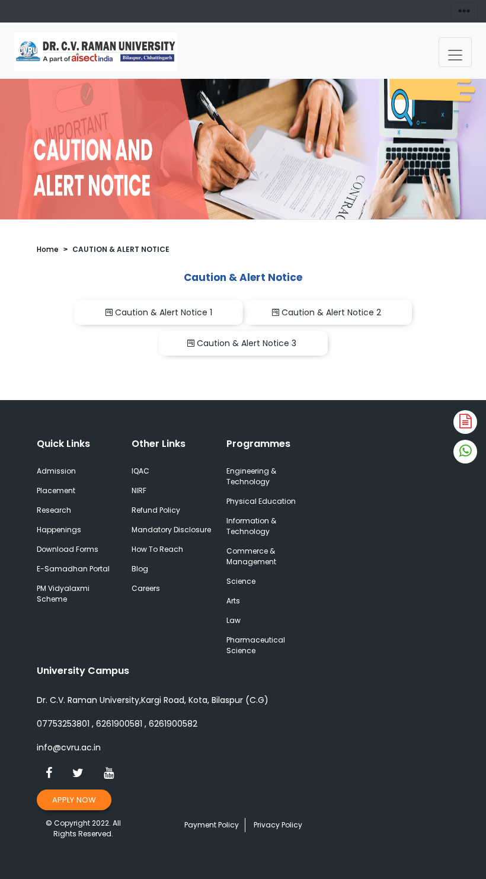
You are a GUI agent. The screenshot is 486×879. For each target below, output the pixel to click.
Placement (56, 490)
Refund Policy (156, 510)
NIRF (139, 490)
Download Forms (67, 549)
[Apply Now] (465, 422)
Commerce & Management (251, 556)
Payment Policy (211, 825)
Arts (233, 601)
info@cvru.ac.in (69, 747)
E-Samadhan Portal (73, 569)
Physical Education (261, 501)
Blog (140, 569)
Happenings (59, 530)
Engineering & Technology (251, 476)
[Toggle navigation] (455, 52)
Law (233, 620)
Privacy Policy (278, 825)
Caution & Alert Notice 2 (332, 312)
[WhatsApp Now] (465, 452)
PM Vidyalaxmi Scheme (63, 593)
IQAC (140, 471)
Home (48, 249)
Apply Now (74, 800)
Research (54, 510)
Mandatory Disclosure (171, 530)
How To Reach (157, 549)
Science (240, 581)
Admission (56, 471)
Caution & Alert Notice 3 (248, 343)
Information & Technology (251, 526)
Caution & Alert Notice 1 (163, 312)
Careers (146, 588)
